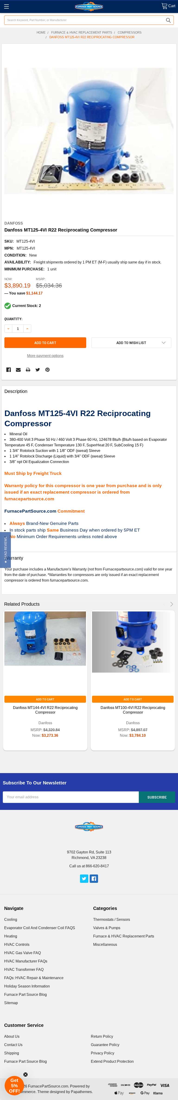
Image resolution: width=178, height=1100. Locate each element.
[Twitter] (38, 370)
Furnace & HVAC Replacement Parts (123, 936)
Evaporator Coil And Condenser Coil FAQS (39, 928)
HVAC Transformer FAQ (24, 970)
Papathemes (81, 1092)
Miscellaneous (105, 944)
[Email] (18, 370)
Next (171, 604)
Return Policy (102, 1036)
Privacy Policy (102, 1053)
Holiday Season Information (27, 986)
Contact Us (13, 1045)
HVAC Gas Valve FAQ (22, 953)
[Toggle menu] (6, 6)
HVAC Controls (16, 944)
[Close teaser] (25, 1074)
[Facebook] (8, 370)
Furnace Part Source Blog (25, 995)
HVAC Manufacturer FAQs (25, 961)
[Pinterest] (47, 370)
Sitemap (11, 1003)
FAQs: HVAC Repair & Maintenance (34, 978)
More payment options (45, 356)
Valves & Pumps (106, 928)
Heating (10, 936)
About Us (11, 1036)
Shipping (11, 1053)
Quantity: (13, 319)
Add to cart (45, 342)
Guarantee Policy (105, 1045)
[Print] (28, 370)
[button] (5, 550)
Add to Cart (45, 699)
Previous (165, 604)
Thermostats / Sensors (111, 919)
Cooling (10, 919)
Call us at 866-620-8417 (89, 866)
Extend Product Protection (112, 1061)
